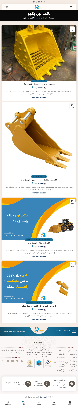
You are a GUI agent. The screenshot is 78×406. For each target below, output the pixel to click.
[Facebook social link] (44, 2)
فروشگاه (72, 354)
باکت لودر (34, 81)
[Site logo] (39, 7)
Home (36, 18)
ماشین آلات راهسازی (31, 239)
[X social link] (41, 2)
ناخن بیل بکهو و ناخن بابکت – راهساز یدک (39, 306)
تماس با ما (72, 358)
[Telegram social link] (34, 2)
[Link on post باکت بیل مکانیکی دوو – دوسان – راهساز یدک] (39, 139)
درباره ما (72, 361)
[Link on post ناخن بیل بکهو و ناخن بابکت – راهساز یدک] (39, 282)
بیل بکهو (40, 302)
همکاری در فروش (72, 371)
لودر (39, 239)
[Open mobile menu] (71, 7)
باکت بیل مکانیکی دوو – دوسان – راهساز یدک (39, 180)
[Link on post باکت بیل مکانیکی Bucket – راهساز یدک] (39, 53)
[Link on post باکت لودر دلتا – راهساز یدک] (39, 219)
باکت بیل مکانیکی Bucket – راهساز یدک (39, 84)
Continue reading (39, 97)
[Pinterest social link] (39, 2)
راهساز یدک (43, 397)
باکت (50, 239)
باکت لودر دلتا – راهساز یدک (39, 243)
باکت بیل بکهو (42, 81)
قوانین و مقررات (70, 365)
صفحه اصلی (71, 351)
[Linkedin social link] (36, 2)
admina (41, 88)
